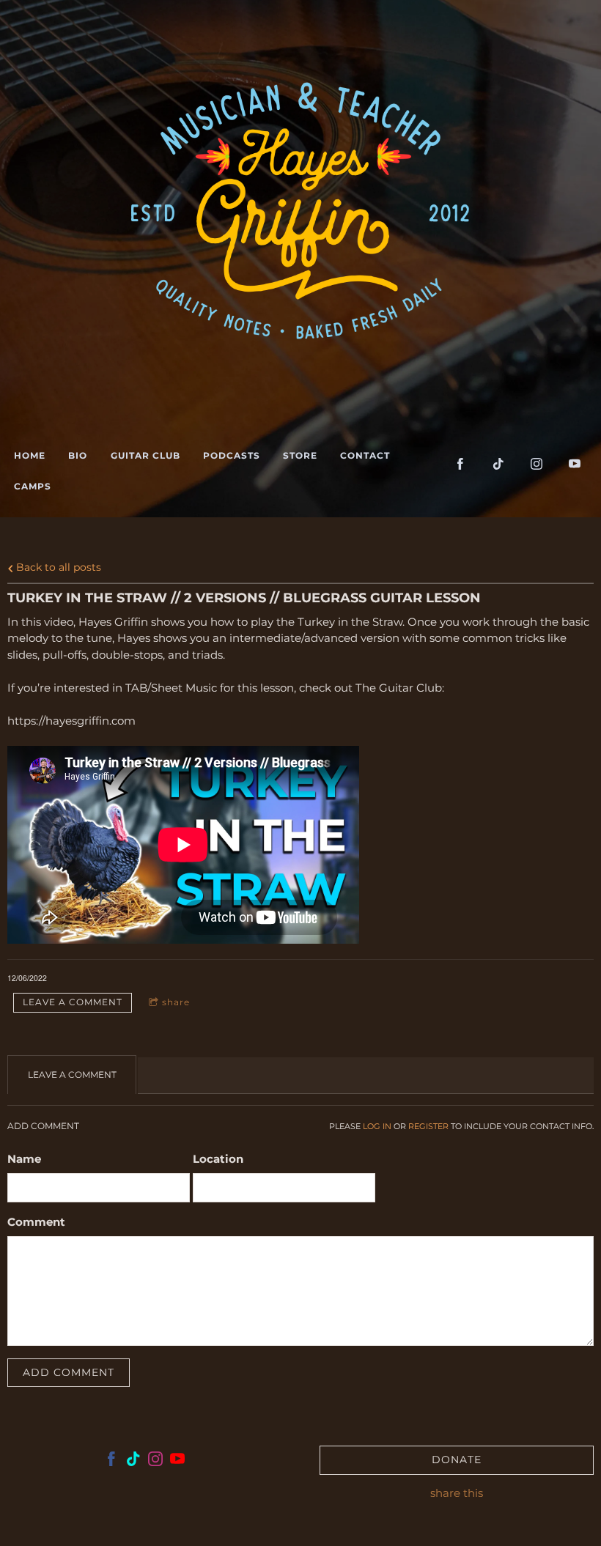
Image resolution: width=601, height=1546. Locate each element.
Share (176, 1001)
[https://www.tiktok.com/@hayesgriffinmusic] (133, 1461)
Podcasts (231, 455)
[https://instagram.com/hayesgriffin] (536, 464)
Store (300, 455)
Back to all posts (57, 567)
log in (377, 1126)
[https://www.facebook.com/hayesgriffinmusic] (111, 1461)
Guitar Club (145, 455)
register (428, 1126)
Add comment (68, 1372)
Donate (457, 1459)
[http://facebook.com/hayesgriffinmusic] (460, 464)
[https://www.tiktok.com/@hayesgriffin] (498, 464)
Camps (32, 486)
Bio (77, 455)
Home (29, 455)
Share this (456, 1493)
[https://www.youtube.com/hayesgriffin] (177, 1461)
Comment (36, 1222)
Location (218, 1159)
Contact (365, 455)
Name (24, 1159)
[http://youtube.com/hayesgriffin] (574, 464)
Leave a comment (72, 1001)
